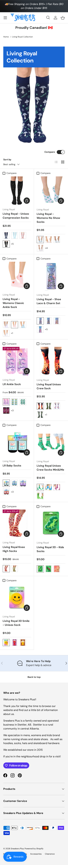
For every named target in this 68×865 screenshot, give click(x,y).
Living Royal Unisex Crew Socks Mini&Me (50, 467)
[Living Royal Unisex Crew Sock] (51, 361)
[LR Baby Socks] (17, 442)
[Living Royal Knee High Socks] (17, 524)
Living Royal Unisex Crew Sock (49, 386)
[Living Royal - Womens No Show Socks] (51, 190)
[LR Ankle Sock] (17, 361)
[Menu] (5, 17)
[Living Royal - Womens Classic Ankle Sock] (17, 276)
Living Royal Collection (22, 36)
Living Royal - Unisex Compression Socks (16, 215)
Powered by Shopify (34, 848)
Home (6, 36)
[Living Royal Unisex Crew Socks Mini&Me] (51, 442)
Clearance (50, 854)
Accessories (36, 854)
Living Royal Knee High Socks (14, 549)
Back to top (34, 677)
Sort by (7, 159)
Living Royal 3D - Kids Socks (50, 549)
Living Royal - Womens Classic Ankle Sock (13, 303)
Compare (49, 151)
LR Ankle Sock (12, 384)
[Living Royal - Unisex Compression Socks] (17, 190)
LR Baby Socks (12, 465)
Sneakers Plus (17, 848)
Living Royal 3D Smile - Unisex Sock (16, 623)
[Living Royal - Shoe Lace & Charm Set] (51, 276)
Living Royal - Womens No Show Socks (48, 218)
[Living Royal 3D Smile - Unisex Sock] (17, 598)
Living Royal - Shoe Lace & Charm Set (49, 301)
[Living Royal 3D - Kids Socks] (51, 524)
